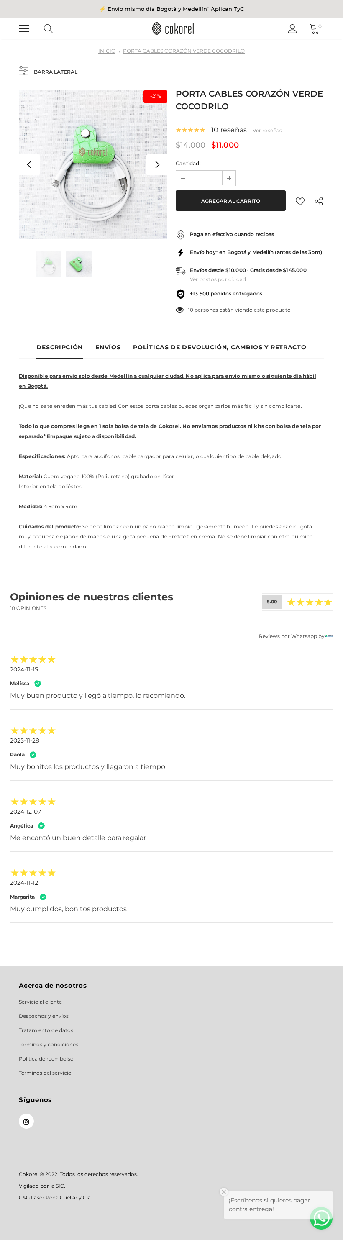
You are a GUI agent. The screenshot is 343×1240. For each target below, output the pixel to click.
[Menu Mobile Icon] (24, 28)
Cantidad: (188, 163)
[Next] (156, 164)
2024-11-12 (24, 882)
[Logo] (173, 28)
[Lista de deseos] (300, 200)
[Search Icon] (56, 28)
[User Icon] (292, 28)
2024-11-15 (24, 669)
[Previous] (29, 164)
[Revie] (329, 636)
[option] (93, 164)
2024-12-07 (25, 811)
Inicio (106, 51)
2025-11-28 (24, 740)
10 (190, 310)
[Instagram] (26, 1121)
